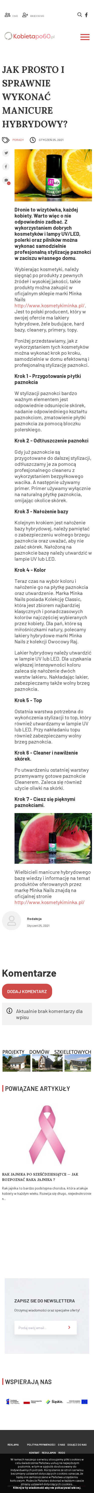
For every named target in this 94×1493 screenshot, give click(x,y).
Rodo (61, 1452)
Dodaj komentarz (27, 991)
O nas (61, 1444)
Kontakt (34, 1452)
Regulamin (49, 1452)
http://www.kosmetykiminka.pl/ (50, 305)
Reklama (13, 1444)
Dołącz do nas (76, 1444)
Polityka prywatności (41, 1444)
